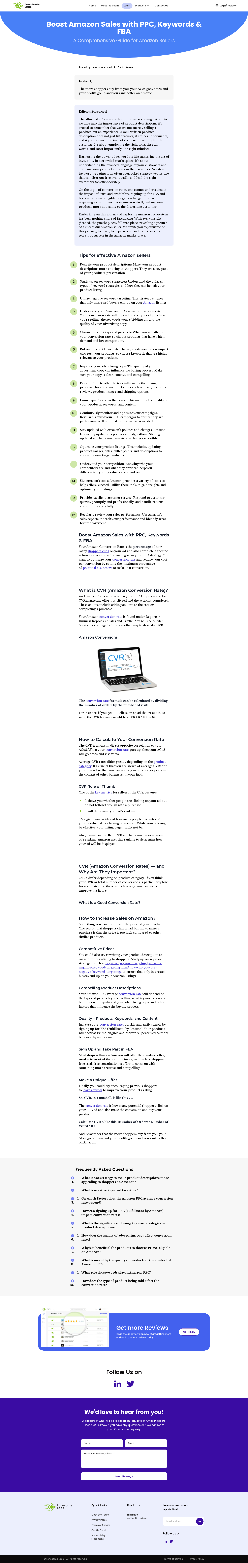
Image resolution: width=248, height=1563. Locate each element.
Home (92, 5)
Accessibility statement (98, 1537)
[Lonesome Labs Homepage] (26, 5)
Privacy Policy (99, 1520)
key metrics (103, 792)
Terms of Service (101, 1525)
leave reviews (92, 1090)
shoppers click (98, 551)
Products (140, 5)
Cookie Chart (98, 1530)
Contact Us (161, 5)
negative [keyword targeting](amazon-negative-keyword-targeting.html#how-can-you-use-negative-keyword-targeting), (120, 967)
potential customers (97, 568)
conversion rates (112, 1024)
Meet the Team (110, 5)
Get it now (189, 1332)
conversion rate (123, 559)
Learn (127, 5)
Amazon (149, 302)
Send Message (124, 1476)
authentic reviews (137, 1516)
